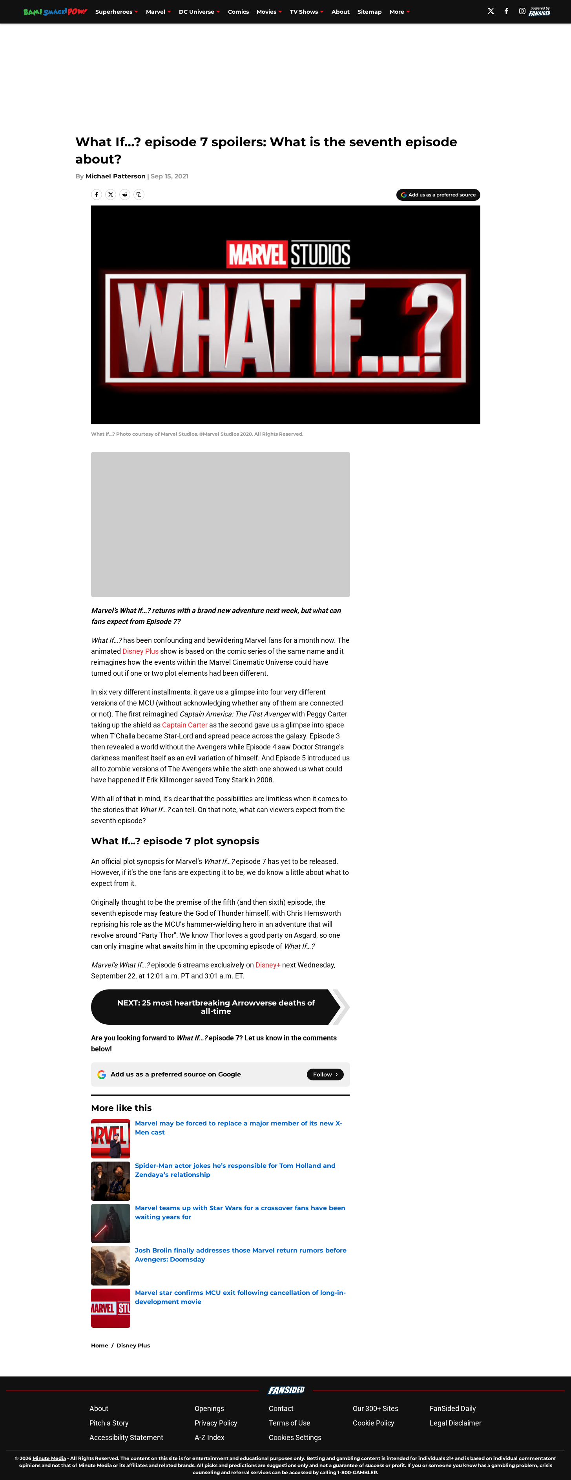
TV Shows (304, 11)
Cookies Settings (295, 1437)
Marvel (155, 11)
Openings (209, 1408)
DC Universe (196, 11)
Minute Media (49, 1458)
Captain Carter (185, 725)
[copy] (138, 194)
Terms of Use (289, 1423)
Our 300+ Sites (375, 1408)
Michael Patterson (116, 176)
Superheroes (113, 11)
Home (99, 1345)
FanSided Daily (453, 1408)
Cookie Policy (373, 1423)
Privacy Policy (216, 1423)
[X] (491, 11)
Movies (266, 11)
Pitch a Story (109, 1423)
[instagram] (522, 11)
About (341, 11)
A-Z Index (209, 1437)
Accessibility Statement (126, 1437)
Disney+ (268, 965)
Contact (281, 1408)
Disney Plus (140, 651)
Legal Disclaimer (456, 1423)
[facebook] (506, 11)
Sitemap (370, 11)
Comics (238, 11)
